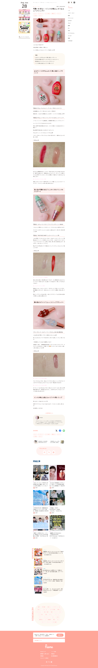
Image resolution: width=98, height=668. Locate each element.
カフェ (53, 617)
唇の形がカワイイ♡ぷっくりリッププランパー (44, 61)
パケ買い (35, 15)
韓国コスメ (54, 13)
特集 (69, 38)
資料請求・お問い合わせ (44, 653)
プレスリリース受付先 (44, 658)
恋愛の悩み (41, 619)
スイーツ (43, 622)
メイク (41, 617)
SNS (69, 30)
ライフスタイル (71, 33)
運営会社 (53, 653)
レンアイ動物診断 (48, 619)
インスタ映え (48, 13)
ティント (59, 13)
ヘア (69, 10)
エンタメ (70, 35)
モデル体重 (54, 622)
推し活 (58, 617)
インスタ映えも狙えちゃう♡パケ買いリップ (44, 63)
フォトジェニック (47, 617)
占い (69, 28)
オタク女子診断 (52, 609)
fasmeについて (43, 651)
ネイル (58, 619)
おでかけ (70, 20)
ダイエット (51, 614)
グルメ (69, 23)
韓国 (54, 619)
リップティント (41, 13)
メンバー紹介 (53, 651)
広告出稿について (38, 640)
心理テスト (39, 609)
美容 (69, 15)
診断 (69, 25)
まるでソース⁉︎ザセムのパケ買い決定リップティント (46, 57)
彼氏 (46, 614)
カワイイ (40, 15)
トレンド (49, 622)
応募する (60, 635)
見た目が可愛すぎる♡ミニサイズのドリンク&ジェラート (47, 59)
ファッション (58, 614)
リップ (35, 13)
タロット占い (46, 609)
